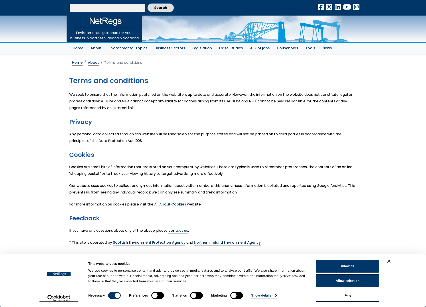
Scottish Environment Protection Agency (149, 242)
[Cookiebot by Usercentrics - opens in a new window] (58, 298)
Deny (347, 295)
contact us (178, 230)
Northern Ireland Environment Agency (227, 242)
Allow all (347, 266)
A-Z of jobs (260, 48)
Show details (261, 295)
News (327, 48)
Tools (310, 48)
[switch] (157, 295)
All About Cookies (170, 204)
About (98, 48)
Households (287, 48)
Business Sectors (170, 48)
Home (78, 48)
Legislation (202, 48)
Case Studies (231, 48)
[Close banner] (388, 261)
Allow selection (347, 281)
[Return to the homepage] (104, 22)
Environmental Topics (128, 48)
